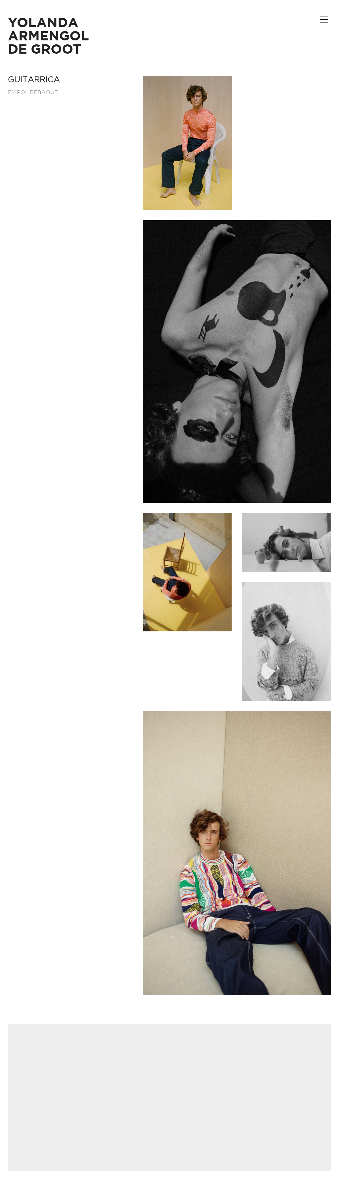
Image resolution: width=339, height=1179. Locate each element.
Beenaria (192, 1086)
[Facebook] (152, 1133)
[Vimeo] (185, 1133)
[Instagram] (168, 1133)
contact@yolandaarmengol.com (169, 1069)
